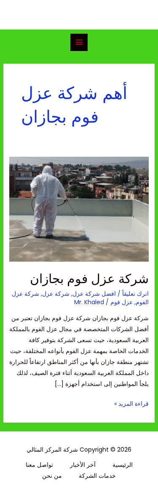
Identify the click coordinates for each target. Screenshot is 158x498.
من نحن (52, 475)
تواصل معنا (39, 465)
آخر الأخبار (83, 465)
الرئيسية (122, 465)
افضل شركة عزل (94, 293)
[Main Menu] (79, 42)
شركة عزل (56, 293)
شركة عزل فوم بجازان (89, 279)
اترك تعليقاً (135, 293)
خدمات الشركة (97, 475)
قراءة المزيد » (131, 403)
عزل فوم (121, 302)
